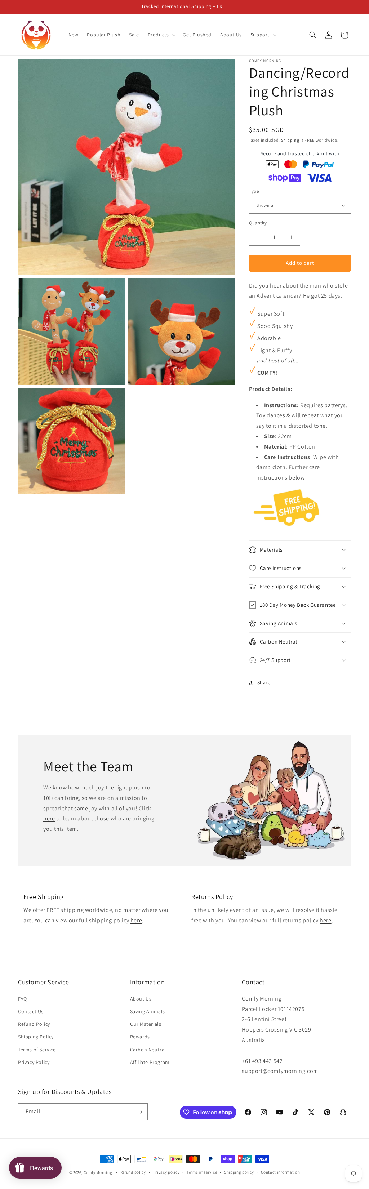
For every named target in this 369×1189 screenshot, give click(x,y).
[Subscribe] (139, 1111)
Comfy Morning (98, 1172)
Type (254, 191)
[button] (161, 34)
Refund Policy (34, 1024)
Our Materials (145, 1024)
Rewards (140, 1036)
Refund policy (133, 1172)
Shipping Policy (36, 1036)
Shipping (290, 140)
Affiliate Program (150, 1062)
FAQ (22, 999)
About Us (141, 999)
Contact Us (31, 1011)
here (49, 818)
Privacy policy (166, 1172)
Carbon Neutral (148, 1049)
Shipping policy (239, 1172)
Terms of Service (37, 1049)
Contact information (280, 1172)
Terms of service (202, 1172)
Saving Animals (147, 1011)
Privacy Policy (33, 1062)
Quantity (258, 223)
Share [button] (264, 682)
